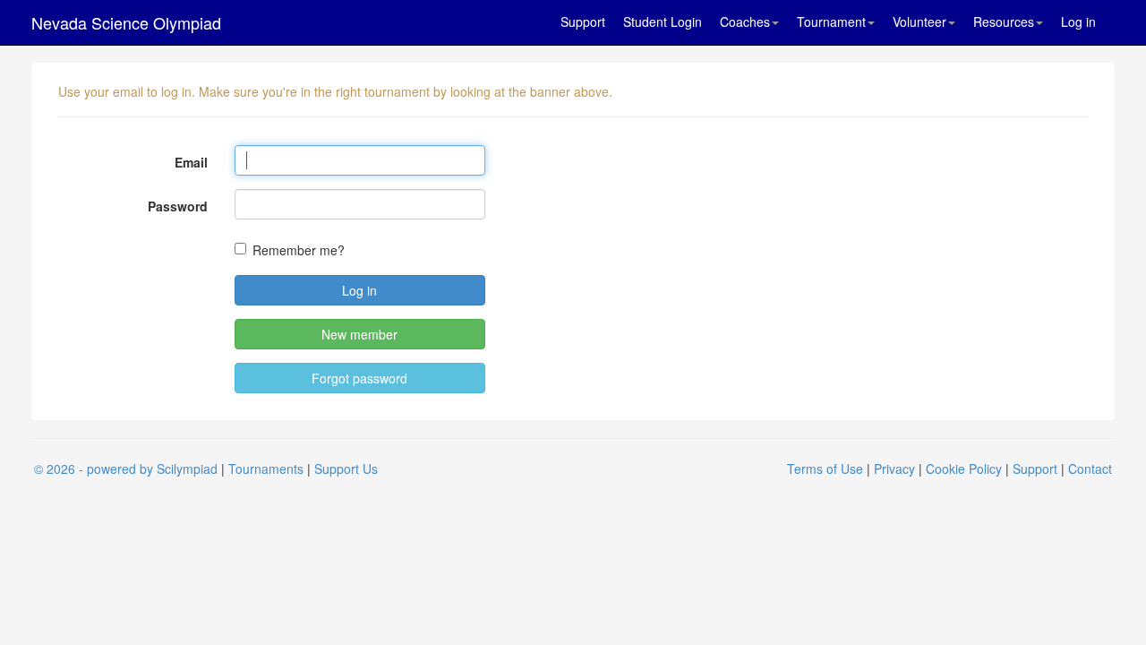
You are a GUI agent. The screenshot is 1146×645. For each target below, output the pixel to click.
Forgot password (359, 378)
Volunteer (919, 21)
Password (178, 206)
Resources (1003, 21)
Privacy (894, 468)
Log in (1078, 21)
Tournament (831, 21)
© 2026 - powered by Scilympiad (126, 468)
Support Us (346, 468)
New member (359, 334)
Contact (1090, 468)
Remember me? (298, 250)
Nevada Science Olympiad (126, 22)
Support (582, 21)
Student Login (662, 21)
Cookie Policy (964, 468)
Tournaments (266, 468)
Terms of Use (825, 468)
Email (191, 162)
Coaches (745, 21)
